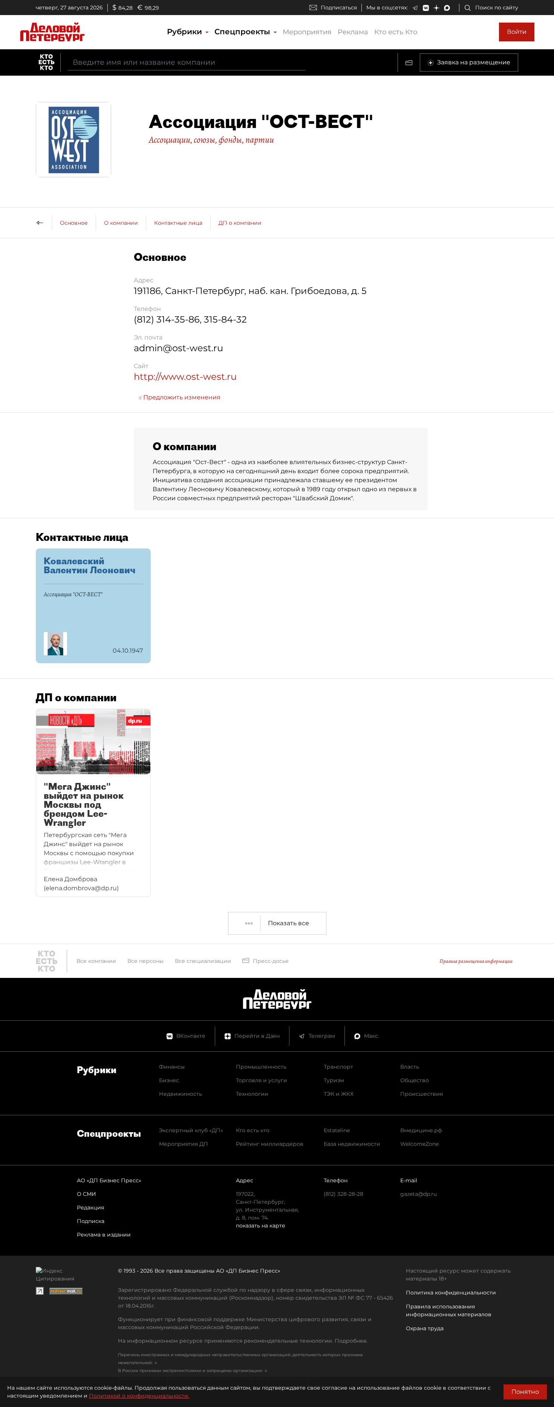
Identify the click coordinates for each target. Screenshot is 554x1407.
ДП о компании (240, 222)
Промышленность (261, 1066)
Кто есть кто (252, 1130)
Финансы (172, 1066)
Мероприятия (307, 32)
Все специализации (203, 961)
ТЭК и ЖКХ (339, 1093)
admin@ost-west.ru (178, 348)
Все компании (96, 961)
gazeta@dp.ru (418, 1194)
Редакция (90, 1207)
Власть (409, 1066)
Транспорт (338, 1066)
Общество (414, 1080)
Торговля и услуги (261, 1080)
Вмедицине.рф (421, 1130)
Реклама (353, 32)
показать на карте (260, 1225)
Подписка (90, 1221)
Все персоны (145, 961)
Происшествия (421, 1093)
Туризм (334, 1080)
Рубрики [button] (185, 31)
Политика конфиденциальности (451, 1292)
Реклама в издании (104, 1234)
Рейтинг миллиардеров (269, 1144)
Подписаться (339, 7)
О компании (121, 222)
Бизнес (169, 1080)
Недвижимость (180, 1093)
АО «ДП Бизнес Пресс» (109, 1180)
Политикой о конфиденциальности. (139, 1395)
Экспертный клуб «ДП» (191, 1130)
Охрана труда (425, 1328)
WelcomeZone (419, 1144)
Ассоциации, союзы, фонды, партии (211, 140)
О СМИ (86, 1194)
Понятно (525, 1391)
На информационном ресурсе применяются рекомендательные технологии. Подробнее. (243, 1340)
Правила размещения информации (476, 961)
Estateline (337, 1130)
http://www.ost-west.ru (185, 376)
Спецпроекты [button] (243, 31)
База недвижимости (352, 1144)
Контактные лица (178, 222)
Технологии (252, 1093)
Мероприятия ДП (183, 1144)
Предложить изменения (181, 397)
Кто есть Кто (395, 32)
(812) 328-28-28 (343, 1194)
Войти (516, 31)
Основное (74, 222)
